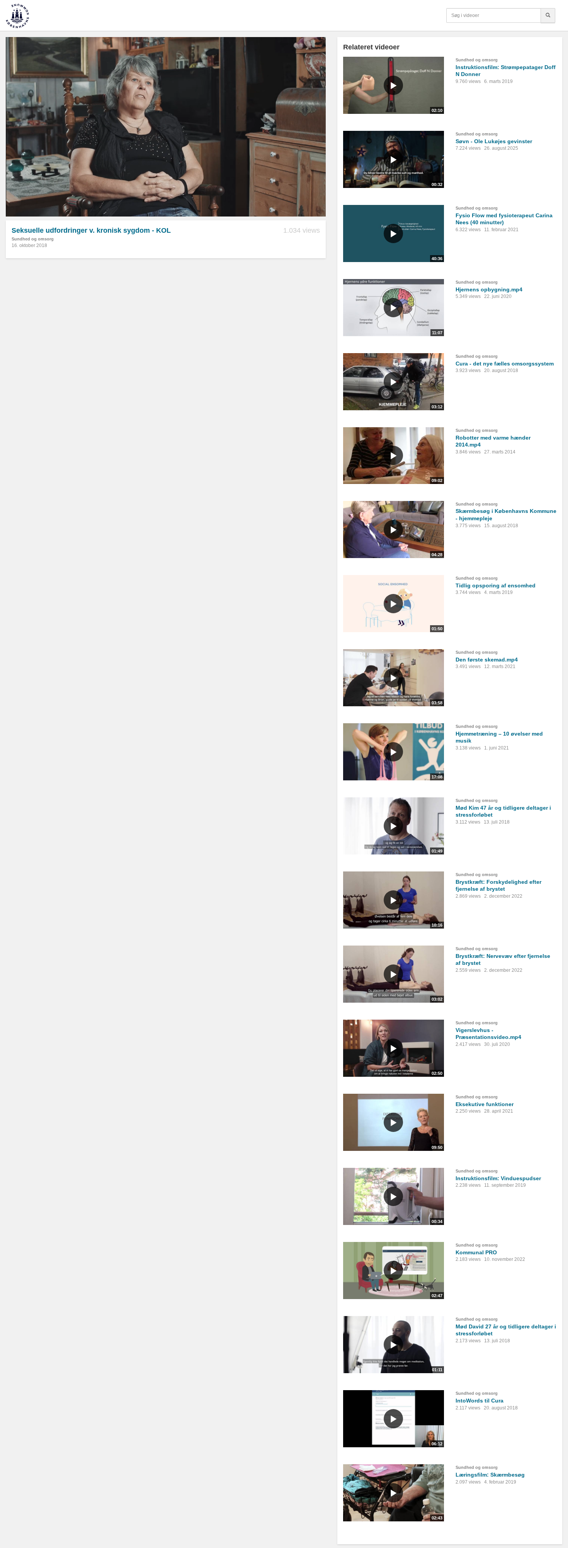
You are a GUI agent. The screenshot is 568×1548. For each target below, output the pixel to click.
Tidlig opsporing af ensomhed (496, 585)
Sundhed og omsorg (33, 239)
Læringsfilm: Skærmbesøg (490, 1475)
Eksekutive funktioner (485, 1104)
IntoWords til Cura (479, 1400)
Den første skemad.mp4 (487, 659)
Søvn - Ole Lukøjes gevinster (494, 141)
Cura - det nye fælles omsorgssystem (505, 363)
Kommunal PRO (476, 1252)
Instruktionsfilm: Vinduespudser (498, 1178)
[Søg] (548, 15)
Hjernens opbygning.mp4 (489, 289)
